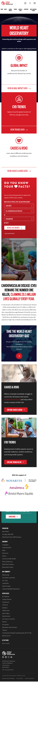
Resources (5, 553)
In (4, 215)
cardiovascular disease (12, 400)
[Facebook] (3, 657)
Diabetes (4, 608)
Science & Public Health (9, 559)
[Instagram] (8, 657)
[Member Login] (25, 3)
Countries (26, 9)
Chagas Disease (6, 599)
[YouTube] (11, 657)
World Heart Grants (7, 567)
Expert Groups (6, 586)
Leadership (5, 583)
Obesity (4, 622)
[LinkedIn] (6, 657)
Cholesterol (5, 602)
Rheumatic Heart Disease (9, 627)
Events (4, 556)
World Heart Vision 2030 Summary (11, 537)
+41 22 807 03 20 (8, 670)
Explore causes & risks (14, 410)
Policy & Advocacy (7, 562)
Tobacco (4, 630)
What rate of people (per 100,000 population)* (17, 202)
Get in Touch (6, 644)
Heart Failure (6, 613)
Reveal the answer (13, 227)
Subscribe (12, 516)
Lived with (8, 206)
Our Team (5, 581)
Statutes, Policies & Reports (8, 678)
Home (2, 9)
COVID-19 (5, 605)
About (5, 9)
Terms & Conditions (29, 678)
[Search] (30, 3)
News (4, 550)
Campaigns (5, 545)
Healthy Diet (6, 611)
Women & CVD (6, 636)
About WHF (5, 532)
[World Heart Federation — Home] (7, 3)
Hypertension (6, 616)
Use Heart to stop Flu (8, 619)
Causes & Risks (20, 10)
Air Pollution (5, 597)
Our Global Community (8, 578)
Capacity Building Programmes (11, 589)
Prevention (5, 625)
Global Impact (10, 10)
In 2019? (6, 223)
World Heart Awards (8, 564)
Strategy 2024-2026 (7, 534)
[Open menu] (35, 3)
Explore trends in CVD (14, 462)
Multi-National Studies (33, 10)
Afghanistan (9, 219)
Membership (5, 575)
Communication (6, 548)
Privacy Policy (20, 678)
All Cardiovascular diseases (14, 211)
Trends (15, 9)
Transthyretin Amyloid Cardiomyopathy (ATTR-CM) (16, 633)
